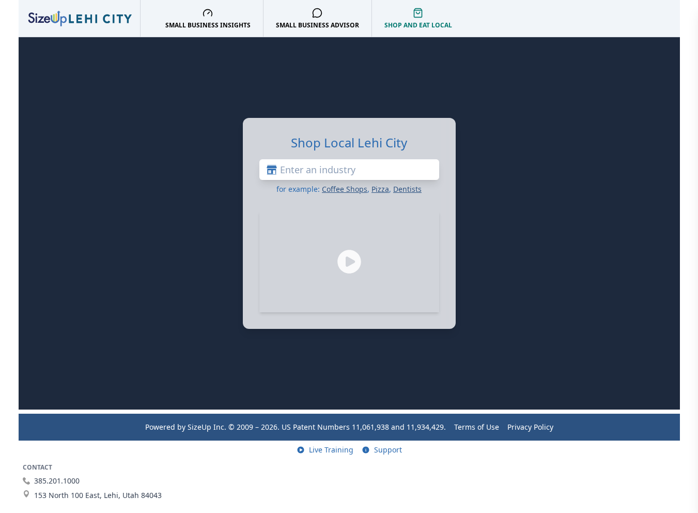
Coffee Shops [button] (344, 189)
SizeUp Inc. (207, 427)
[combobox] (349, 169)
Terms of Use (476, 427)
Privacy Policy (530, 427)
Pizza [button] (380, 189)
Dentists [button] (407, 189)
